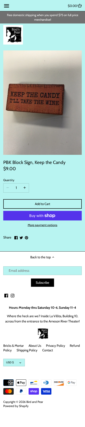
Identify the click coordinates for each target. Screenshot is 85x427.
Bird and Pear (34, 402)
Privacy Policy (55, 346)
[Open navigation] (6, 6)
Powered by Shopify (16, 406)
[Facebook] (6, 295)
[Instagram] (12, 295)
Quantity (8, 180)
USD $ (10, 362)
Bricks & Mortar (13, 346)
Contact (47, 350)
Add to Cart (42, 204)
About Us (35, 346)
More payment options (42, 225)
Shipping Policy (27, 350)
